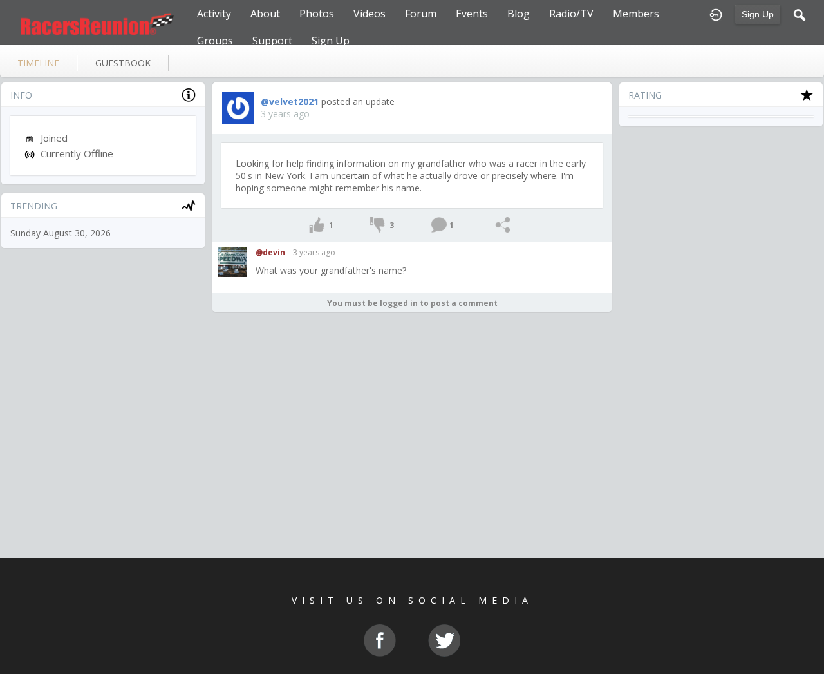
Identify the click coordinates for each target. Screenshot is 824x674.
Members (636, 13)
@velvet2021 (290, 101)
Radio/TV (571, 13)
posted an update (358, 101)
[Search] (799, 13)
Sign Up (758, 14)
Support (272, 41)
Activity (214, 13)
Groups (215, 41)
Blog (518, 13)
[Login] (715, 13)
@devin (270, 252)
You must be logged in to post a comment (412, 303)
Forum (420, 13)
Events (472, 13)
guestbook (123, 63)
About (265, 13)
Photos (316, 13)
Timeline (38, 63)
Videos (369, 13)
